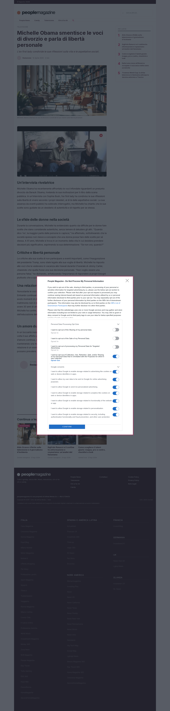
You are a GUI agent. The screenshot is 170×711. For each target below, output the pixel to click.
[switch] (116, 329)
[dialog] (85, 356)
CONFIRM (67, 427)
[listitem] (85, 324)
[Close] (128, 281)
